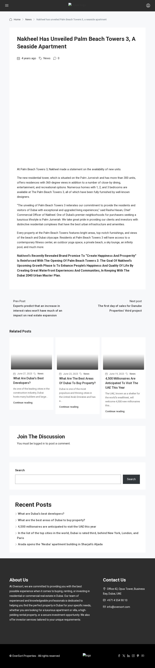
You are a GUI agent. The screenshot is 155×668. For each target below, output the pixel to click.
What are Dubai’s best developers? (41, 513)
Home (17, 19)
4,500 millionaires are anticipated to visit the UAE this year (121, 383)
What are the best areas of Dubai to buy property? (51, 520)
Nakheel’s (24, 256)
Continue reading (23, 402)
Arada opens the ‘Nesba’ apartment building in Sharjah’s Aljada (60, 544)
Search (20, 470)
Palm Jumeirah (89, 178)
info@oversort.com (118, 606)
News (28, 19)
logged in (39, 443)
